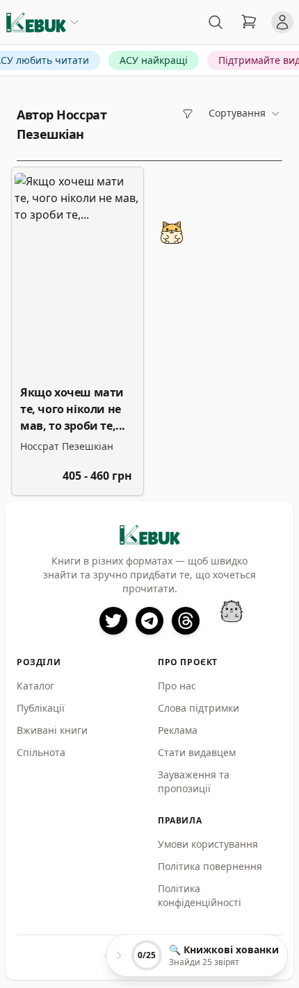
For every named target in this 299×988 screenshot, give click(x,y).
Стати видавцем (197, 752)
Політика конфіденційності (199, 895)
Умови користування (208, 844)
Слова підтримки (198, 707)
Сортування (237, 112)
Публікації (41, 707)
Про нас (177, 685)
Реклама (177, 730)
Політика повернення (210, 866)
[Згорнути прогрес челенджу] (119, 955)
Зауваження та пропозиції (193, 781)
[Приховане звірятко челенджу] (231, 611)
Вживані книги (52, 730)
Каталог (35, 685)
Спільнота (41, 752)
